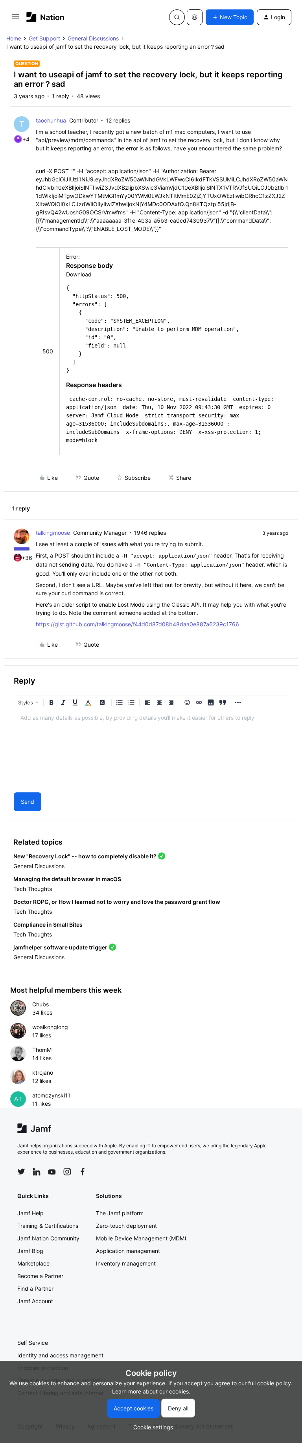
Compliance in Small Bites (48, 924)
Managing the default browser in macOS (67, 879)
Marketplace (33, 1263)
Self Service (32, 1342)
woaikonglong (50, 1027)
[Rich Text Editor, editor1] (151, 749)
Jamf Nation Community (48, 1238)
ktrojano (42, 1072)
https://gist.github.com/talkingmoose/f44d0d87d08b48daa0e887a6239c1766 (137, 624)
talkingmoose (53, 532)
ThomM (42, 1049)
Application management (128, 1250)
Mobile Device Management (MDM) (141, 1238)
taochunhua (51, 120)
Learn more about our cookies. (151, 1391)
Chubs (40, 1004)
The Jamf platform (120, 1213)
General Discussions (93, 38)
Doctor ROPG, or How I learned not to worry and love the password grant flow (116, 901)
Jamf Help (30, 1213)
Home (13, 38)
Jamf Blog (30, 1250)
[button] (15, 18)
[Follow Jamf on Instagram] (67, 1172)
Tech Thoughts (32, 888)
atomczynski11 (51, 1095)
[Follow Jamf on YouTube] (52, 1171)
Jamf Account (35, 1301)
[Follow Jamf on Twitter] (21, 1172)
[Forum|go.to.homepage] (45, 17)
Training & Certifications (47, 1225)
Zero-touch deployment (126, 1225)
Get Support (44, 38)
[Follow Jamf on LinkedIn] (37, 1172)
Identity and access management (60, 1355)
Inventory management (126, 1263)
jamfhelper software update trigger (60, 947)
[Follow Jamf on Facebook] (83, 1172)
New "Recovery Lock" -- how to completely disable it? (85, 856)
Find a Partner (35, 1288)
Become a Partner (40, 1276)
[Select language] (195, 17)
